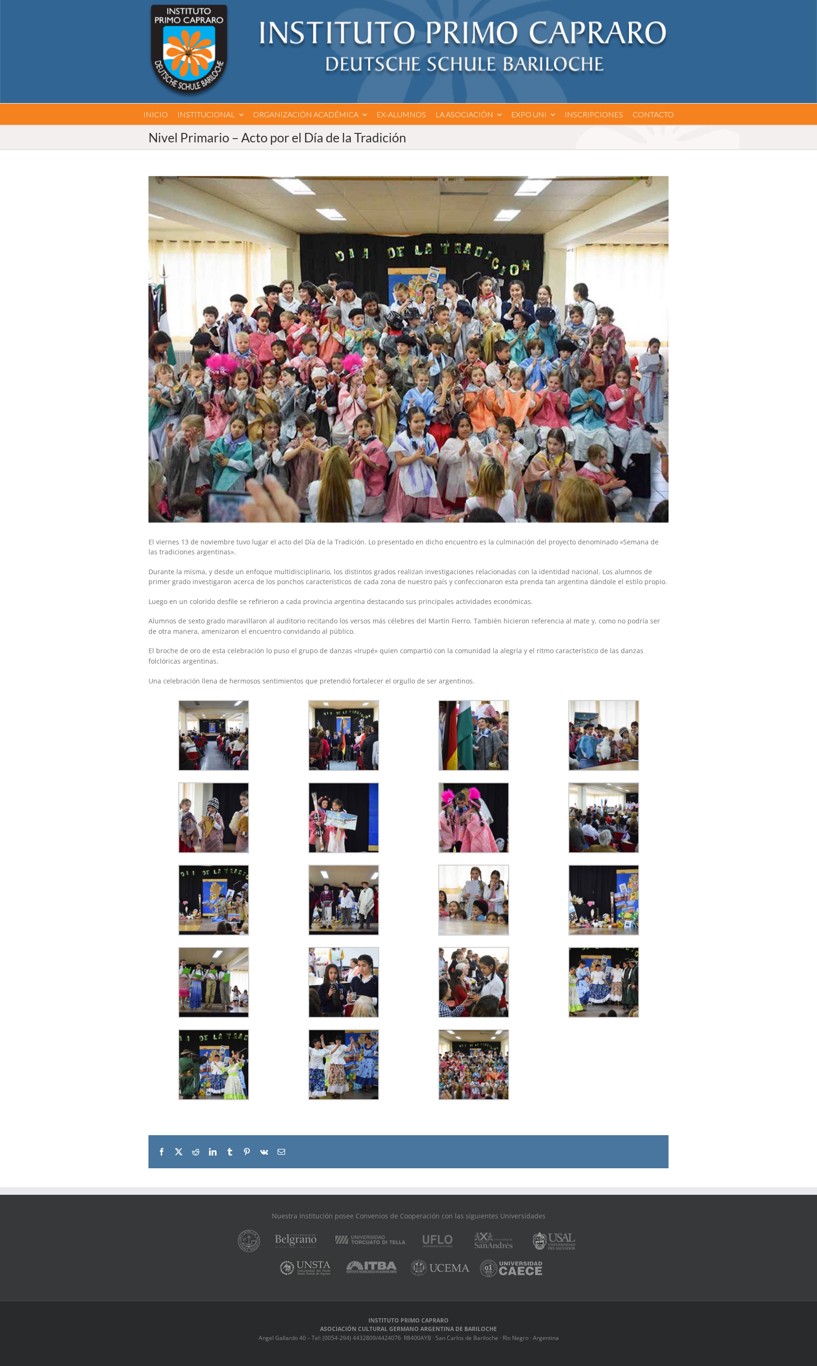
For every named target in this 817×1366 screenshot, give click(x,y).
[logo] (408, 7)
